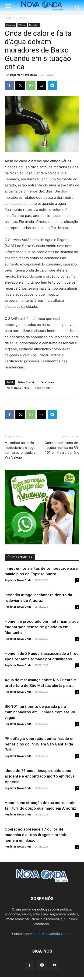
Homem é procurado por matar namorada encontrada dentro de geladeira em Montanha (42, 627)
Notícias (33, 25)
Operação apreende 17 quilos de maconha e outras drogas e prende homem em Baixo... (36, 835)
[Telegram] (52, 85)
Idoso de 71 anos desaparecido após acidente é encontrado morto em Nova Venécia (39, 776)
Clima (22, 25)
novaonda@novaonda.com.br (49, 933)
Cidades (21, 18)
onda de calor (43, 388)
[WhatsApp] (30, 85)
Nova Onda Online (18, 388)
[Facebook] (9, 85)
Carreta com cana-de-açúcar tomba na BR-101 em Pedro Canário (62, 448)
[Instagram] (42, 965)
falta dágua (47, 382)
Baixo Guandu (26, 382)
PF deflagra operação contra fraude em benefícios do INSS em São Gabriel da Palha (40, 744)
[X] (20, 85)
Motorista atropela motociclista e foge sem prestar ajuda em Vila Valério (21, 450)
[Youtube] (54, 965)
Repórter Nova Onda (23, 74)
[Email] (41, 85)
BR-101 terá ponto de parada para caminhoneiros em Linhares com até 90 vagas (40, 712)
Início (8, 18)
